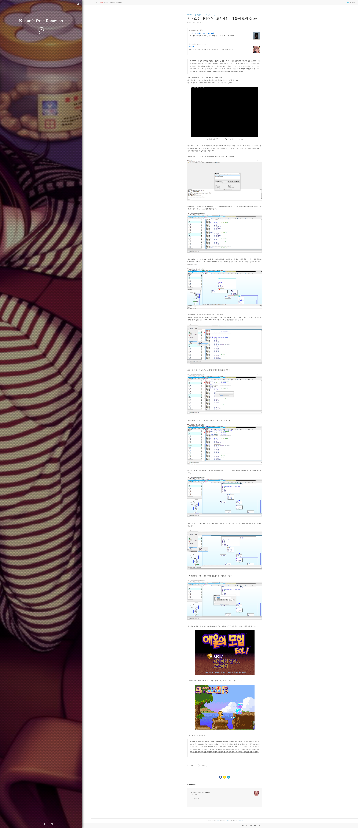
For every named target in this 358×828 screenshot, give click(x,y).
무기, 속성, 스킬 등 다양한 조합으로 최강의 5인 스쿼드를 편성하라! (211, 49)
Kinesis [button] (351, 2)
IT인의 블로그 (195, 794)
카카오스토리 (224, 777)
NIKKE (191, 47)
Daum (218, 820)
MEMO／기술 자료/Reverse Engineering (201, 15)
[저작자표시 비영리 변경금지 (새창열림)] (209, 765)
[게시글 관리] (197, 765)
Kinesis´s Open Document (41, 20)
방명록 (37, 824)
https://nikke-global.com (196, 44)
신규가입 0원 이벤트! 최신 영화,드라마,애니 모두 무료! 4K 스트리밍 (211, 36)
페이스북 (220, 777)
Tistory (228, 820)
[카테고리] (4, 4)
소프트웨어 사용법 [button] (115, 2)
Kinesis (241, 820)
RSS (45, 824)
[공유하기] (194, 765)
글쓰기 (30, 824)
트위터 (228, 777)
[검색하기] (78, 4)
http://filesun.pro (194, 30)
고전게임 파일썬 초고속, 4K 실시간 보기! (204, 33)
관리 (52, 824)
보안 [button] (103, 2)
